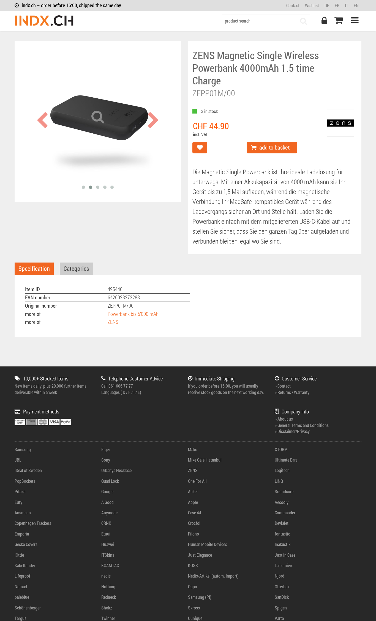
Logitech (282, 470)
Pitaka (20, 491)
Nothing (108, 586)
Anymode (109, 512)
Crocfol (194, 523)
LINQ (279, 481)
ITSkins (107, 555)
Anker (193, 491)
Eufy (18, 502)
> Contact (283, 386)
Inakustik (282, 544)
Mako (192, 449)
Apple (193, 502)
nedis (106, 576)
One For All (197, 481)
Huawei (107, 544)
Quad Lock (110, 481)
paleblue (22, 597)
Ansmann (23, 512)
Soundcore (284, 491)
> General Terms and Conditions (302, 425)
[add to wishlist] (199, 147)
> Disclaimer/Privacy (292, 431)
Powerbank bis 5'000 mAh (133, 313)
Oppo (192, 586)
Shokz (106, 608)
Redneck (108, 597)
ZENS (113, 321)
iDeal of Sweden (28, 470)
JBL (18, 460)
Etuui (105, 534)
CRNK (106, 523)
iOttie (19, 555)
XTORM (281, 449)
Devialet (281, 523)
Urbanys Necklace (116, 470)
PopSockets (25, 481)
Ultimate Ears (286, 460)
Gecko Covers (26, 544)
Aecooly (281, 502)
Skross (194, 608)
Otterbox (282, 586)
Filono (193, 534)
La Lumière (284, 565)
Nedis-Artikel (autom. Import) (213, 576)
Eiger (105, 449)
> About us (284, 419)
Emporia (22, 534)
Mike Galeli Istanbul (205, 460)
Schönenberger (28, 608)
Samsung (23, 449)
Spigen (281, 608)
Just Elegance (200, 555)
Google (107, 491)
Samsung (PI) (199, 597)
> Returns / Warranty (292, 392)
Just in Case (285, 555)
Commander (285, 512)
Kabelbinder (25, 565)
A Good (107, 502)
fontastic (282, 534)
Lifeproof (22, 576)
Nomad (21, 586)
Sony (105, 460)
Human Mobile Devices (207, 544)
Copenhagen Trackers (33, 523)
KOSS (193, 565)
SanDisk (282, 597)
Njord (279, 576)
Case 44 (194, 512)
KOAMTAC (110, 565)
